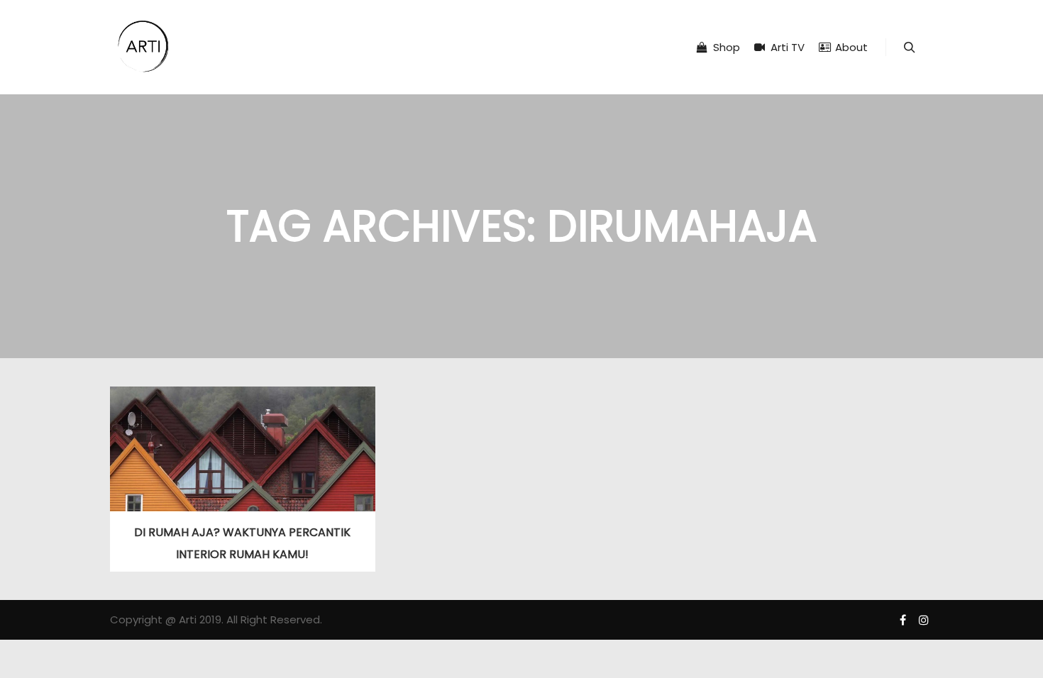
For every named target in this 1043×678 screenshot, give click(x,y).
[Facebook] (902, 620)
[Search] (909, 47)
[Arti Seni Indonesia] (143, 47)
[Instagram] (924, 620)
